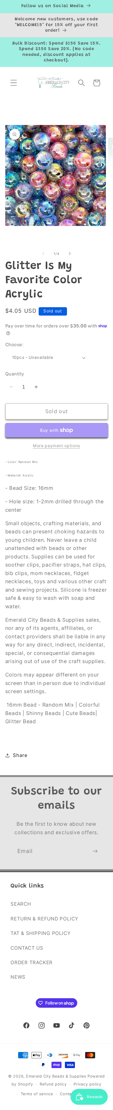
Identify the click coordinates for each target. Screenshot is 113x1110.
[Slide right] (70, 253)
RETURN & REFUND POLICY (44, 918)
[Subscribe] (95, 851)
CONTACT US (27, 948)
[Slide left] (43, 253)
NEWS (18, 977)
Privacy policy (87, 1084)
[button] (13, 82)
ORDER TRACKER (32, 962)
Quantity (14, 374)
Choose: (14, 344)
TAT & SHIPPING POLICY (40, 933)
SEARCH (21, 904)
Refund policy (53, 1084)
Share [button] (20, 755)
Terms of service (37, 1094)
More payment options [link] (56, 445)
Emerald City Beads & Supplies (56, 1076)
